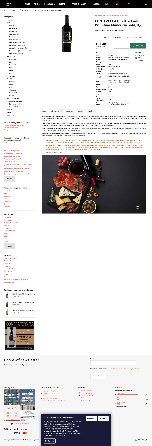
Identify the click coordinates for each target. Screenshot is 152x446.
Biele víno (12, 25)
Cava (11, 84)
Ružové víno (13, 31)
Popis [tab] (44, 111)
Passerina (7, 266)
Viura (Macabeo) (9, 269)
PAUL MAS (7, 228)
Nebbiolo (7, 277)
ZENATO (7, 236)
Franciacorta (13, 93)
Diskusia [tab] (80, 111)
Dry (10, 73)
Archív (9, 179)
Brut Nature (13, 59)
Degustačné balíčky (15, 101)
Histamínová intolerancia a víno (15, 143)
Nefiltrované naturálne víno (18, 45)
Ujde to (119, 398)
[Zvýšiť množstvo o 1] (126, 45)
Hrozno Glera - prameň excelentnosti (16, 168)
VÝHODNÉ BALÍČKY (13, 98)
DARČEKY (10, 109)
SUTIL (6, 241)
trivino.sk (84, 398)
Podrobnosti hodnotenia (120, 15)
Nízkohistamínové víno (16, 53)
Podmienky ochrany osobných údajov (55, 401)
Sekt (10, 87)
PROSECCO (11, 56)
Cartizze (12, 76)
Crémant (12, 81)
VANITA (6, 225)
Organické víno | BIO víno (17, 42)
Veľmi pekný (121, 393)
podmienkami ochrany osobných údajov (125, 369)
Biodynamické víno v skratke (14, 130)
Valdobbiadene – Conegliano (13, 171)
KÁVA (9, 112)
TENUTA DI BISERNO (11, 223)
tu (66, 436)
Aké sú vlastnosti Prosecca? (13, 156)
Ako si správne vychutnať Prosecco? (16, 174)
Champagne (13, 90)
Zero (10, 62)
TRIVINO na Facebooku (88, 395)
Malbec (6, 274)
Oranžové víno (14, 34)
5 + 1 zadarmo (14, 107)
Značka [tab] (90, 111)
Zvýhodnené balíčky (15, 104)
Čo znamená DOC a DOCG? (13, 161)
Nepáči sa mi (121, 402)
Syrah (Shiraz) (9, 282)
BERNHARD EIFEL (10, 230)
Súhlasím (103, 419)
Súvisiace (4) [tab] (55, 111)
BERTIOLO (7, 233)
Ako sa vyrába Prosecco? (12, 159)
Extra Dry (12, 70)
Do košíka (139, 46)
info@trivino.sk (86, 390)
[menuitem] (27, 4)
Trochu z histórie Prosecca (13, 153)
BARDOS (7, 238)
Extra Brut (12, 65)
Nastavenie (49, 441)
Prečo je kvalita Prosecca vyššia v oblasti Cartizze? (18, 165)
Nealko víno (13, 37)
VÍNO (9, 23)
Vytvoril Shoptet (143, 440)
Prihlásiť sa (97, 376)
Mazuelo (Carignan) (10, 258)
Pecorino (7, 263)
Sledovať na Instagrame (21, 424)
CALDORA (7, 217)
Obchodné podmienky (50, 398)
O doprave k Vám (48, 391)
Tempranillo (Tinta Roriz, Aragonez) (16, 279)
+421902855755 (86, 393)
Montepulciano (9, 261)
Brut (10, 67)
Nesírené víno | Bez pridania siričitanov (21, 51)
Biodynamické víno (15, 39)
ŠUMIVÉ (9, 79)
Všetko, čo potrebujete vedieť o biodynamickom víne (14, 126)
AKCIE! (9, 20)
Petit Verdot (8, 271)
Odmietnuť (91, 419)
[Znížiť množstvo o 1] (116, 45)
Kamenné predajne (49, 393)
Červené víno (13, 28)
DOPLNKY (10, 115)
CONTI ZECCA (137, 38)
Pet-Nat (11, 95)
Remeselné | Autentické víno (18, 48)
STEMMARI (8, 220)
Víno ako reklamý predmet (51, 396)
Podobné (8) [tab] (69, 111)
